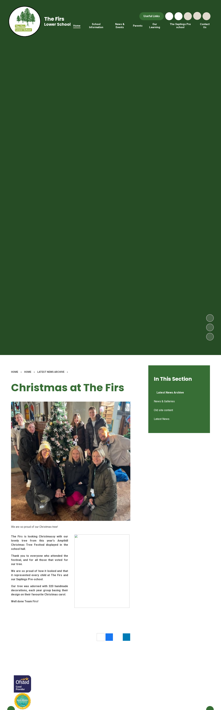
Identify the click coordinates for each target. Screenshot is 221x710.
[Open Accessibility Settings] (206, 16)
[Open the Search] (188, 16)
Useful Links (151, 16)
